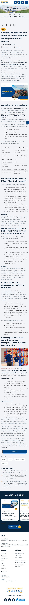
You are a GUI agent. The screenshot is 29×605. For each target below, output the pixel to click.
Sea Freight (18, 557)
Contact (3, 568)
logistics (4, 463)
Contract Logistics (20, 562)
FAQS (2, 563)
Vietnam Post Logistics (7, 368)
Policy (3, 565)
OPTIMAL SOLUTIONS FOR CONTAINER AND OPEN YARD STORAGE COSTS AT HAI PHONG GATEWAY (15, 477)
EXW (3, 459)
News (14, 14)
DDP (10, 459)
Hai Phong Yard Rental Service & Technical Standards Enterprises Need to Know (9, 515)
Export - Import (19, 459)
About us (3, 553)
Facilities (3, 556)
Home (10, 14)
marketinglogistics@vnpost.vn (9, 581)
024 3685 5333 (5, 576)
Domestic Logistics (20, 560)
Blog (19, 14)
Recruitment (4, 558)
